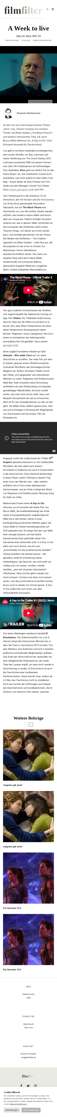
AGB (28, 997)
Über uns (28, 1027)
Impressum (28, 1024)
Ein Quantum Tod (12, 908)
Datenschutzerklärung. (18, 1104)
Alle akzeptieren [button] (31, 1110)
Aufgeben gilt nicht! (12, 785)
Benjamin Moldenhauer (28, 113)
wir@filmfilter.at (28, 1057)
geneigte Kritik (10, 345)
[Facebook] (21, 1086)
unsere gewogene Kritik (21, 189)
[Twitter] (28, 1086)
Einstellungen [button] (12, 1110)
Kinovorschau (12, 40)
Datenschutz (28, 994)
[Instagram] (35, 1086)
